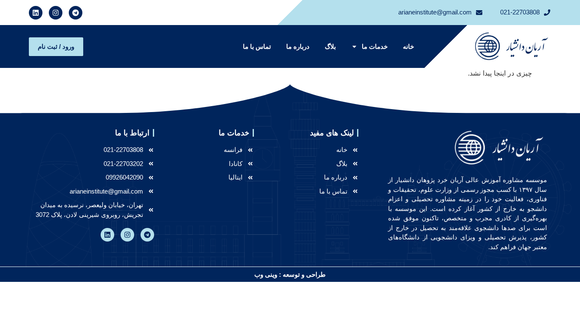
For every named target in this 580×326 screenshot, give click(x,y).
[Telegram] (75, 13)
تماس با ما (257, 46)
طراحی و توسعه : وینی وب (290, 274)
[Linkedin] (35, 13)
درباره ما (298, 46)
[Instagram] (55, 13)
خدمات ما (375, 46)
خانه (408, 46)
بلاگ (330, 46)
